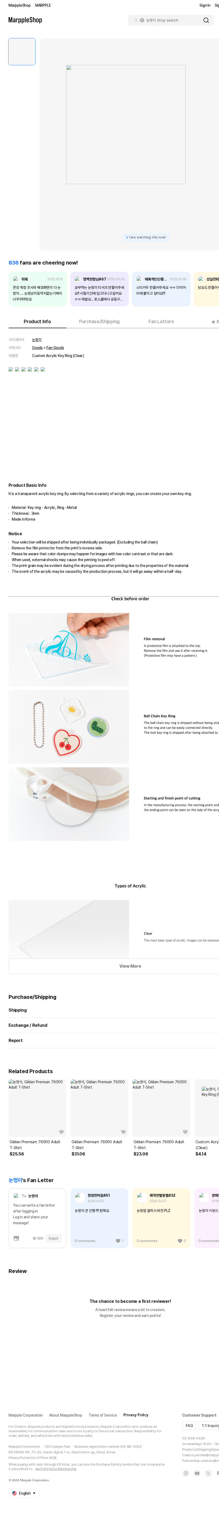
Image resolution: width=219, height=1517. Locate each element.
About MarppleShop (65, 1415)
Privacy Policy (135, 1415)
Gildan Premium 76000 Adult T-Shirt (35, 1144)
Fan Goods (55, 348)
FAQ (189, 1425)
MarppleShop (20, 5)
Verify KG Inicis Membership (56, 1469)
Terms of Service (103, 1415)
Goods (37, 348)
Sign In (205, 5)
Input (53, 1238)
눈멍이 (36, 340)
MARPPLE (43, 5)
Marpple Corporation (26, 1415)
